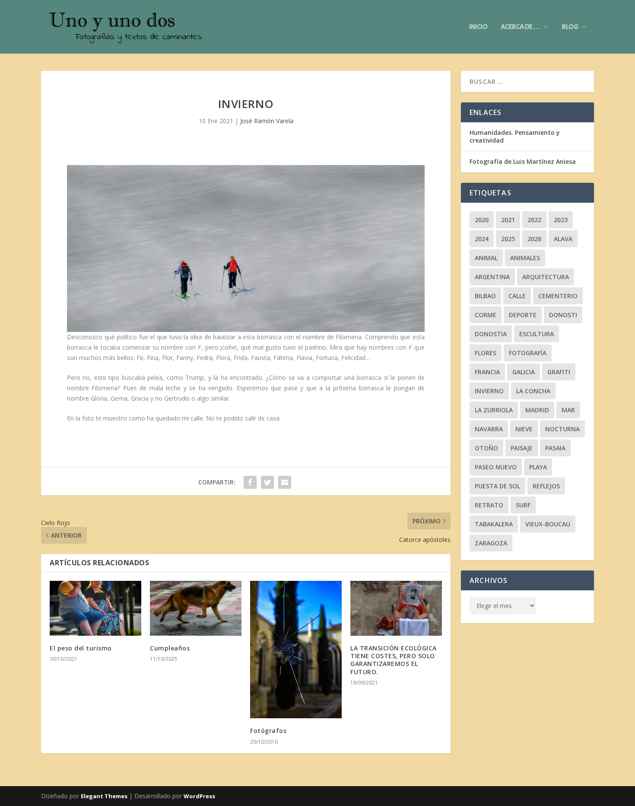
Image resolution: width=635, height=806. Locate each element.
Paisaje (522, 448)
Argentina (492, 277)
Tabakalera (494, 524)
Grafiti (558, 372)
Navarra (489, 429)
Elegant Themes (104, 796)
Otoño (486, 448)
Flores (485, 353)
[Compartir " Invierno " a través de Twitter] (267, 482)
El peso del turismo (81, 648)
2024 (482, 239)
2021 (508, 220)
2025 (508, 239)
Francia (487, 372)
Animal (486, 258)
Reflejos (546, 486)
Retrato (489, 505)
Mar (568, 410)
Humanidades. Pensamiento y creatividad (515, 136)
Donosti (563, 315)
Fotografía (527, 353)
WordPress (199, 796)
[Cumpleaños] (195, 608)
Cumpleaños (170, 648)
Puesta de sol (497, 486)
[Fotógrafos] (296, 649)
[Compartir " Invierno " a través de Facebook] (250, 482)
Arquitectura (545, 277)
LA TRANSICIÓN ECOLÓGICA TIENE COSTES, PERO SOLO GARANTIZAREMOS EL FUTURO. (393, 660)
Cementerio (558, 296)
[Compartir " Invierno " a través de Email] (284, 482)
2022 (534, 220)
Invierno (489, 391)
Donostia (491, 334)
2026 (534, 239)
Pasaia (555, 448)
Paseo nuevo (496, 467)
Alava (563, 239)
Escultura (536, 334)
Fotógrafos (268, 730)
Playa (538, 467)
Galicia (523, 372)
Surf (523, 505)
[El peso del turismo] (95, 608)
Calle (517, 296)
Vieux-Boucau (547, 524)
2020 (482, 220)
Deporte (523, 315)
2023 (561, 220)
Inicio (478, 27)
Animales (525, 258)
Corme (485, 315)
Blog (570, 27)
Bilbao (485, 296)
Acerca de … (520, 27)
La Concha (533, 391)
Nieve (524, 429)
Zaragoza (491, 543)
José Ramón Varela (266, 121)
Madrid (537, 410)
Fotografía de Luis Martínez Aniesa (523, 161)
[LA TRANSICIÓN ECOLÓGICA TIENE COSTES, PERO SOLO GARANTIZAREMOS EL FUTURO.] (396, 608)
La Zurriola (494, 410)
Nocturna (562, 429)
